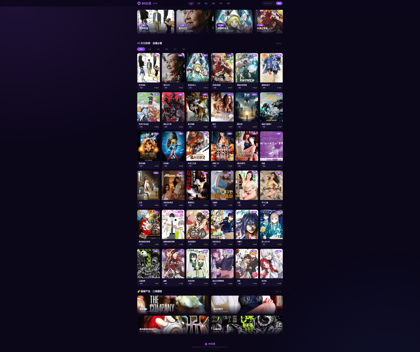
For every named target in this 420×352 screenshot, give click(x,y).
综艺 (220, 3)
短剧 (228, 3)
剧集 (213, 3)
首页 (191, 3)
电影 (206, 3)
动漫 (198, 3)
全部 (141, 49)
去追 (279, 3)
